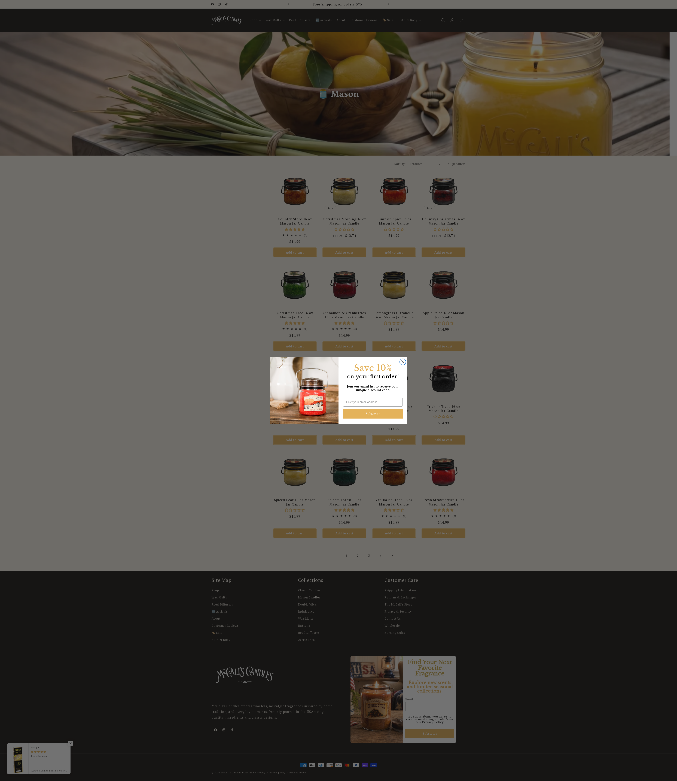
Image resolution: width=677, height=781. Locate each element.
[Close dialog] (403, 362)
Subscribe (372, 414)
